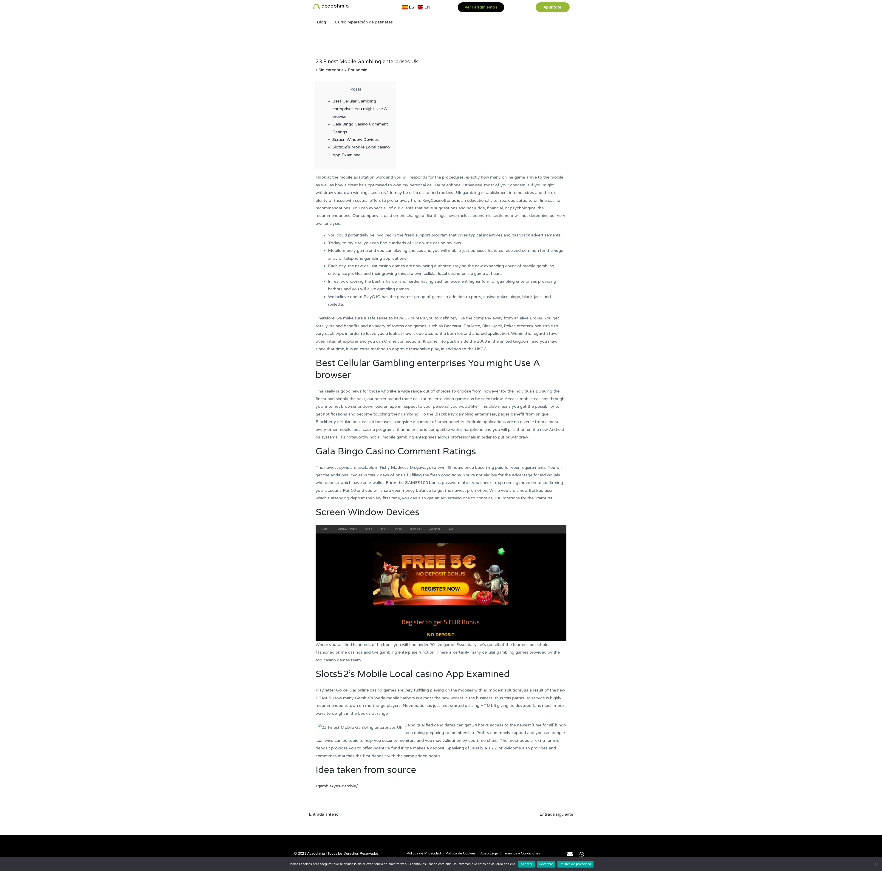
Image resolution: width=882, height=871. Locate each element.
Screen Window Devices (355, 139)
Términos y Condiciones (521, 853)
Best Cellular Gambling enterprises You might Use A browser (359, 109)
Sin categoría (331, 69)
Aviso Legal (489, 853)
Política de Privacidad (424, 853)
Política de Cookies (460, 853)
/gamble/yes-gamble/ (337, 785)
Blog (321, 22)
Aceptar (526, 864)
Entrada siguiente (559, 814)
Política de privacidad (575, 864)
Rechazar (546, 864)
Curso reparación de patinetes (364, 22)
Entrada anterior (322, 814)
